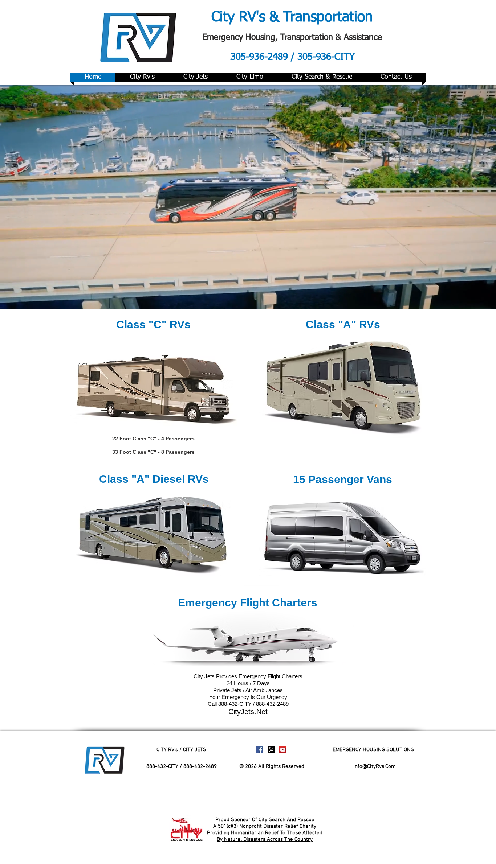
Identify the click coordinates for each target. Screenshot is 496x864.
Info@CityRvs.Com (374, 766)
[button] (153, 324)
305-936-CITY (326, 57)
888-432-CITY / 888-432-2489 (181, 766)
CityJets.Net (248, 712)
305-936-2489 (259, 57)
